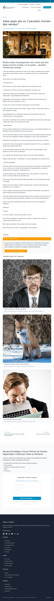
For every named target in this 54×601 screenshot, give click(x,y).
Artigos (6, 572)
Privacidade (48, 597)
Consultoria (7, 547)
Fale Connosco (47, 7)
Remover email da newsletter (27, 504)
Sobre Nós (7, 584)
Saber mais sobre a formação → (15, 251)
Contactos (7, 591)
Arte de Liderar (8, 565)
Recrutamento (8, 549)
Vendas (5, 17)
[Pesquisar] (50, 1)
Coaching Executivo (9, 545)
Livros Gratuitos (8, 577)
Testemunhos (8, 586)
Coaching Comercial (9, 543)
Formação (7, 540)
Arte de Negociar (9, 563)
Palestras (7, 551)
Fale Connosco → (7, 530)
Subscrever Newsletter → (27, 498)
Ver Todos (7, 559)
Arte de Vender (8, 561)
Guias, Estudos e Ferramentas (12, 575)
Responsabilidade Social (11, 588)
